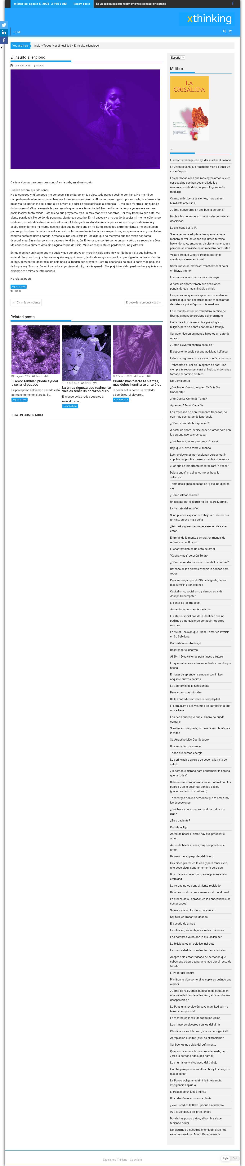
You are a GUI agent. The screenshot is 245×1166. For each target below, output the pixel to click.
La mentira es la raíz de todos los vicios (195, 1018)
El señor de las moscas (185, 602)
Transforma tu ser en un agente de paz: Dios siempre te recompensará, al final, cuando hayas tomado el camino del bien (200, 369)
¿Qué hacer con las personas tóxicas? (194, 441)
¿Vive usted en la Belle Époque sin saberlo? (197, 1105)
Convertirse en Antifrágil (185, 643)
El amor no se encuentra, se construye (194, 277)
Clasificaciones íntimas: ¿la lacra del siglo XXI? (199, 1031)
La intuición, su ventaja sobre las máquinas (197, 930)
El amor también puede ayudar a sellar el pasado (200, 160)
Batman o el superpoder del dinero (191, 856)
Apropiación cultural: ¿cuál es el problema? (197, 1038)
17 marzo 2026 (124, 376)
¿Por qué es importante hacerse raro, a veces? (199, 466)
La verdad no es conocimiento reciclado (195, 885)
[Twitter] (4, 25)
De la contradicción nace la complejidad (195, 699)
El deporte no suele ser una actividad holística (199, 351)
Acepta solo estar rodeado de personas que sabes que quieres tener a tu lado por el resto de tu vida (200, 961)
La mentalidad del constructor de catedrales (198, 950)
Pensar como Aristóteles (186, 692)
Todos (47, 45)
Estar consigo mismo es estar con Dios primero (200, 358)
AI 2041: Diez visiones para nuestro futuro (196, 656)
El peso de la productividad (142, 302)
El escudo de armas (182, 923)
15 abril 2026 (72, 382)
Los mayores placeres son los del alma (195, 1024)
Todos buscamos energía (186, 753)
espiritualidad (63, 45)
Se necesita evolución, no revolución (193, 910)
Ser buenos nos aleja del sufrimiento (193, 1044)
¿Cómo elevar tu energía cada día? (192, 345)
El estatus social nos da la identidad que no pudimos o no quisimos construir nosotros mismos (197, 620)
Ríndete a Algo (179, 827)
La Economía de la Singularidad (189, 685)
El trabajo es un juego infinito (188, 1091)
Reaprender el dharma (184, 650)
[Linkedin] (4, 32)
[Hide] (1, 47)
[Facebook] (4, 40)
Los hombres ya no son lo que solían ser (196, 937)
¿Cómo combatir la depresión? (189, 423)
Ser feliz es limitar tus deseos (189, 917)
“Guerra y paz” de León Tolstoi (189, 555)
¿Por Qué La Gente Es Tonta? (188, 398)
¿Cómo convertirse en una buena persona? (197, 209)
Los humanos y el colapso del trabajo (193, 1062)
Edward (40, 65)
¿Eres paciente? (180, 820)
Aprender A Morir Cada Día (186, 405)
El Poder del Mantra (182, 973)
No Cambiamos (180, 380)
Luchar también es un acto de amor (192, 549)
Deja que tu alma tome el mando (190, 448)
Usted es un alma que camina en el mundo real (199, 892)
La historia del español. (184, 508)
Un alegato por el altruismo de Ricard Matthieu (199, 502)
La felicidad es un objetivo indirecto (192, 943)
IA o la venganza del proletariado (190, 1112)
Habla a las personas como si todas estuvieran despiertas (133, 3)
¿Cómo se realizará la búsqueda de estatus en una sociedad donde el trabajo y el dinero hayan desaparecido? (200, 995)
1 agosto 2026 (22, 376)
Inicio (37, 45)
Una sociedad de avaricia (185, 746)
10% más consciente (27, 302)
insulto (17, 291)
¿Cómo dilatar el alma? (184, 495)
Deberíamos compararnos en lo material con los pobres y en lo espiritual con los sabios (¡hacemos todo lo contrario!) (200, 786)
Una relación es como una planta (191, 1098)
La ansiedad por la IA (183, 227)
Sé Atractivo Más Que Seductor (190, 739)
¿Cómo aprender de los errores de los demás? (199, 562)
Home (17, 32)
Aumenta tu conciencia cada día (190, 609)
